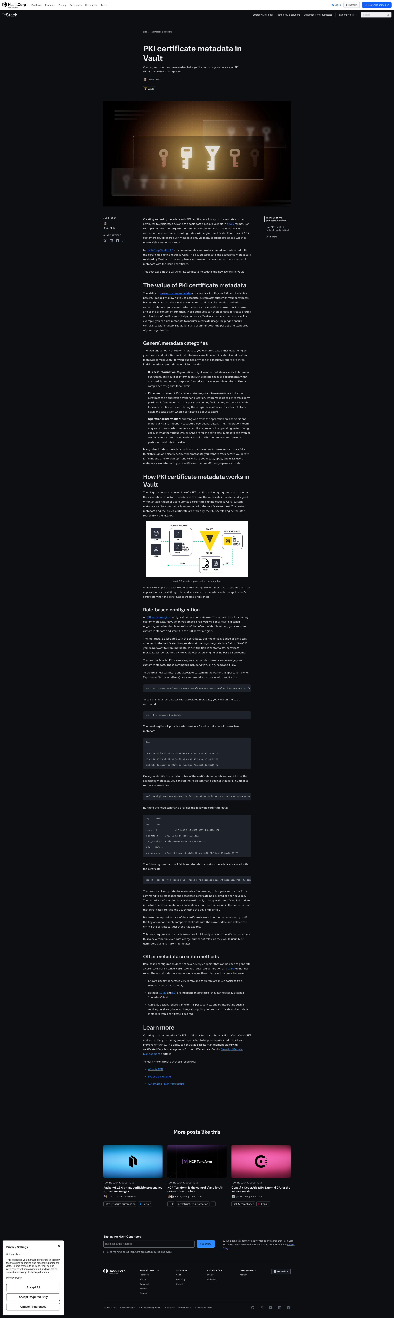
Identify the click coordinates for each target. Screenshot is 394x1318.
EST (174, 992)
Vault (178, 1274)
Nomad (143, 1288)
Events (210, 1274)
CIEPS (231, 968)
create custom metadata (175, 293)
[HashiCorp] (14, 5)
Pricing (62, 4)
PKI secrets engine (158, 617)
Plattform (36, 4)
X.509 (230, 224)
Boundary (180, 1279)
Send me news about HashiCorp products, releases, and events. (140, 1251)
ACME (162, 992)
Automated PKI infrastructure (166, 1083)
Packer (143, 1279)
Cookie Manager (127, 1307)
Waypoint (144, 1284)
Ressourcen (91, 4)
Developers (76, 4)
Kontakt (243, 1274)
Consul (179, 1284)
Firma (104, 4)
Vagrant (144, 1293)
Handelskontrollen (203, 1307)
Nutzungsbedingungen (150, 1307)
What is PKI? (155, 1069)
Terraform (144, 1274)
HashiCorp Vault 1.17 (160, 250)
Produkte (50, 4)
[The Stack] (9, 14)
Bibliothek (212, 1279)
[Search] (388, 14)
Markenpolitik (184, 1307)
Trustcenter (169, 1307)
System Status (110, 1307)
